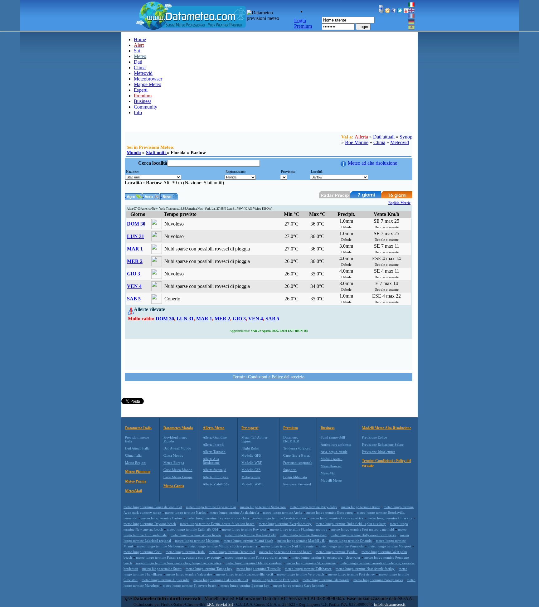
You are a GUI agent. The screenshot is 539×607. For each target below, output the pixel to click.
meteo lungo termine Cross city (389, 518)
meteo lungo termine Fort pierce (275, 580)
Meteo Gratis (173, 486)
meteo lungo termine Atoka (282, 512)
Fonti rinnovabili (333, 437)
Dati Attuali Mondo (177, 448)
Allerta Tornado (214, 452)
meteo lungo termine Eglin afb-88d (192, 529)
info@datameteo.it (389, 604)
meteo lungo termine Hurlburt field (250, 535)
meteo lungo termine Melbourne (160, 546)
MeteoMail (133, 491)
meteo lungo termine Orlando (350, 540)
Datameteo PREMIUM (291, 439)
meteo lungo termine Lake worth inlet (220, 580)
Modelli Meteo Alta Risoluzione (386, 428)
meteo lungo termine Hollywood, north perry (363, 535)
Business (142, 101)
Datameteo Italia (138, 428)
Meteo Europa (173, 462)
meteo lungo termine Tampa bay (209, 569)
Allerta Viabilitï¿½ (216, 484)
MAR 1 (135, 248)
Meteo (140, 56)
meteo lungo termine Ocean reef (232, 552)
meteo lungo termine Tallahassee (308, 569)
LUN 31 (135, 236)
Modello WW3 (252, 484)
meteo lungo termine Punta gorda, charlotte (256, 557)
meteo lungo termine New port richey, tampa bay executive (178, 563)
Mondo (134, 152)
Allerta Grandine (215, 437)
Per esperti (249, 428)
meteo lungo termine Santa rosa (263, 507)
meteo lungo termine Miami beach (248, 540)
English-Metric (399, 203)
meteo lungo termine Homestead (303, 535)
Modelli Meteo (331, 480)
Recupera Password (297, 484)
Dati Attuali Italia (137, 448)
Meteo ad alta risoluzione (372, 163)
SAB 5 (134, 298)
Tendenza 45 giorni (297, 448)
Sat (137, 50)
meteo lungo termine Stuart (162, 569)
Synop (406, 136)
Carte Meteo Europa (177, 477)
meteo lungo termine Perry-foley (313, 507)
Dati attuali (384, 136)
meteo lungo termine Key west (244, 529)
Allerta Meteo (213, 428)
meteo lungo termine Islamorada (326, 580)
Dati (138, 62)
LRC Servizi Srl (219, 604)
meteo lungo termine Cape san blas (211, 507)
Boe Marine (356, 142)
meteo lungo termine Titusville (258, 569)
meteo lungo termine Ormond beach (285, 552)
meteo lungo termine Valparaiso (189, 574)
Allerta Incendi (213, 444)
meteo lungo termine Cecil (143, 552)
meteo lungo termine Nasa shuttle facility (365, 569)
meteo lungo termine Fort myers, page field (362, 529)
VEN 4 (134, 286)
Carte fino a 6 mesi (296, 455)
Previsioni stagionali (297, 462)
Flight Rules (250, 448)
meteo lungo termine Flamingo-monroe (298, 529)
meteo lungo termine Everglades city (285, 524)
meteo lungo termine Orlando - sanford (254, 563)
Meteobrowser (148, 78)
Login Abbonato (295, 477)
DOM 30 (136, 223)
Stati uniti (156, 152)
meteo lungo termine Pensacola (341, 546)
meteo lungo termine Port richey (351, 574)
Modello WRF (251, 462)
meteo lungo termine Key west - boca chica (218, 518)
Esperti (141, 90)
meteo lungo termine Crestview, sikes (279, 518)
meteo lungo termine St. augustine (311, 563)
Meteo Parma (135, 481)
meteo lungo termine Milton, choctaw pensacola (222, 546)
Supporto (290, 470)
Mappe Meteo (147, 84)
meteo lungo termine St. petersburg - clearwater (326, 557)
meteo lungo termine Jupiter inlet (165, 580)
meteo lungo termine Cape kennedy (299, 585)
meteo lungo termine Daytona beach (150, 524)
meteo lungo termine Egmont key (245, 585)
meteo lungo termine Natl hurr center (288, 546)
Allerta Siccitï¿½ (214, 470)
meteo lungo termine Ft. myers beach (189, 585)
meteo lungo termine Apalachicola (234, 512)
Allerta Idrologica (215, 477)
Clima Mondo (173, 455)
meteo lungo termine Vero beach (300, 574)
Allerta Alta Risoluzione (211, 460)
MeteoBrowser (331, 466)
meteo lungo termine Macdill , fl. (301, 540)
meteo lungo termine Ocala (185, 552)
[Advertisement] (269, 353)
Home (140, 39)
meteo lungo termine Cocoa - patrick (336, 518)
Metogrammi (250, 477)
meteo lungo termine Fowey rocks (378, 580)
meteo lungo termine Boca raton (329, 512)
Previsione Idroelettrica (378, 452)
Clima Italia (133, 455)
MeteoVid (328, 473)
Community (145, 106)
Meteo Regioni (135, 462)
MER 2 (135, 261)
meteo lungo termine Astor (360, 507)
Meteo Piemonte (137, 471)
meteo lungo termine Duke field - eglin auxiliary (351, 524)
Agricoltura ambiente (336, 444)
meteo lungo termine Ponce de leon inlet (153, 507)
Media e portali (331, 459)
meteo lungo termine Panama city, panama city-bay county (178, 557)
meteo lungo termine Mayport (389, 546)
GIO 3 (133, 273)
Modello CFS (250, 470)
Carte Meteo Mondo (177, 470)
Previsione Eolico (374, 437)
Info (138, 112)
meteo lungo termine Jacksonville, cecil (244, 574)
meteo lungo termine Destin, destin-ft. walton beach (217, 524)
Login (363, 26)
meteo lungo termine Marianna (197, 540)
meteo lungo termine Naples (185, 512)
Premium (290, 428)
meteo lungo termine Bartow (161, 518)
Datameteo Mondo (178, 428)
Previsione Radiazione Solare (383, 444)
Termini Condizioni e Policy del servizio (268, 377)
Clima (140, 67)
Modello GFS (251, 455)
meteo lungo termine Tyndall (336, 552)
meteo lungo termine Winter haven (196, 535)
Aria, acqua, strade (334, 452)
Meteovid (143, 73)
